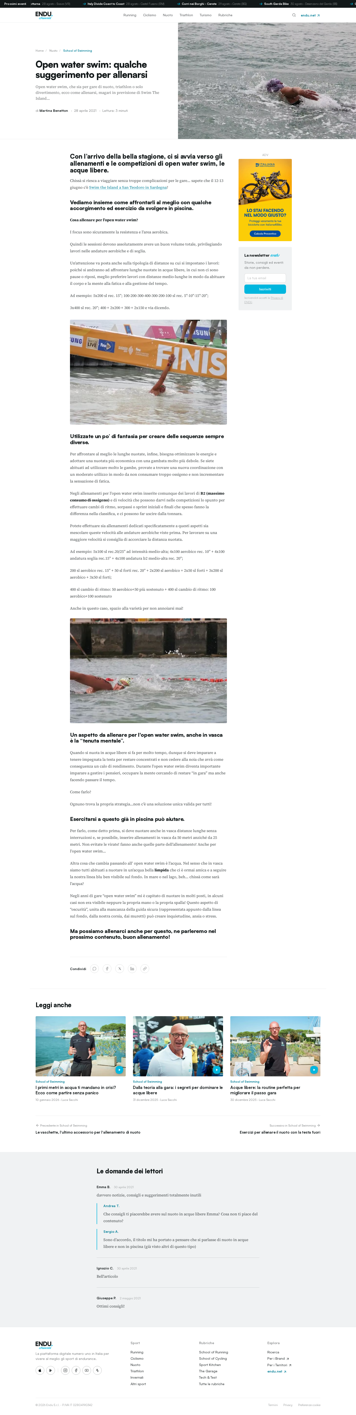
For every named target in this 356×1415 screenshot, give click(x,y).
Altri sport (138, 1384)
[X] (119, 968)
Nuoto (168, 15)
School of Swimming (77, 50)
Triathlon (186, 15)
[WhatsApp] (94, 968)
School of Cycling (213, 1358)
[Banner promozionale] (265, 200)
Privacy (288, 1405)
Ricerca (273, 1352)
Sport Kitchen (210, 1365)
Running (130, 15)
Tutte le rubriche (211, 1384)
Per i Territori (277, 1365)
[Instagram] (65, 1370)
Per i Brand (276, 1358)
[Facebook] (107, 968)
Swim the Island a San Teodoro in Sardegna (128, 187)
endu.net (309, 15)
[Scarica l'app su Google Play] (50, 1370)
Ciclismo (149, 15)
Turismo (206, 15)
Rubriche (225, 15)
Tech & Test (208, 1377)
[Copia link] (144, 968)
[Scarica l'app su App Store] (40, 1370)
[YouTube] (86, 1370)
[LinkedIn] (132, 968)
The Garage (208, 1371)
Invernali (137, 1377)
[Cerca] (294, 15)
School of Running (213, 1352)
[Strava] (97, 1370)
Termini (273, 1405)
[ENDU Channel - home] (44, 15)
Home (40, 50)
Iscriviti (265, 289)
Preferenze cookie (309, 1405)
